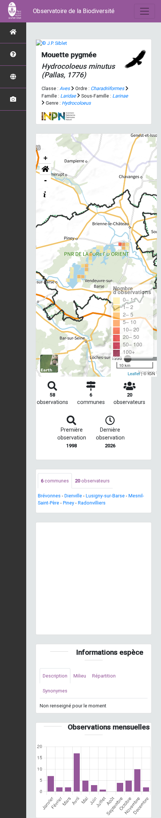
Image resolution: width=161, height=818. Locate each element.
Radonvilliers (92, 503)
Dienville (73, 495)
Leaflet (134, 373)
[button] (45, 169)
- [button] (45, 180)
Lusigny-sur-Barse (105, 495)
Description (55, 676)
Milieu (79, 676)
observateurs (92, 481)
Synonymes (55, 691)
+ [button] (45, 158)
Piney (68, 503)
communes (55, 481)
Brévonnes (49, 495)
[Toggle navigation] (144, 11)
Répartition (104, 676)
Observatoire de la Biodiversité (74, 11)
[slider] (127, 358)
